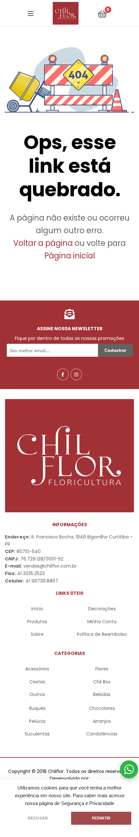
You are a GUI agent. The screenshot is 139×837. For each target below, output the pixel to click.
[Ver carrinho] (102, 13)
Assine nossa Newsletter (69, 328)
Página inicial (69, 255)
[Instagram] (76, 374)
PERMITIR (101, 818)
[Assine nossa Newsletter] (69, 314)
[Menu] (30, 13)
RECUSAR (38, 818)
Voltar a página (44, 243)
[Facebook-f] (63, 374)
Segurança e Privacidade (87, 803)
